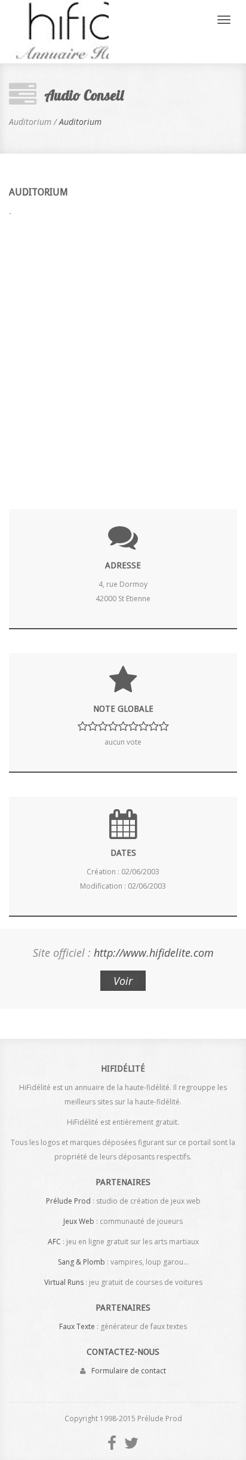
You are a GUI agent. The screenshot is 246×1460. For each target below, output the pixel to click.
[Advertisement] (123, 356)
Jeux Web (78, 1221)
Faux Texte (77, 1326)
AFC (54, 1241)
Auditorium (80, 121)
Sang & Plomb (81, 1262)
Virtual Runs (64, 1282)
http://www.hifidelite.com (154, 952)
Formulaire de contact (128, 1371)
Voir (123, 981)
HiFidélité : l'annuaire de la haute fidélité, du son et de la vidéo (59, 31)
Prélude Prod (68, 1201)
